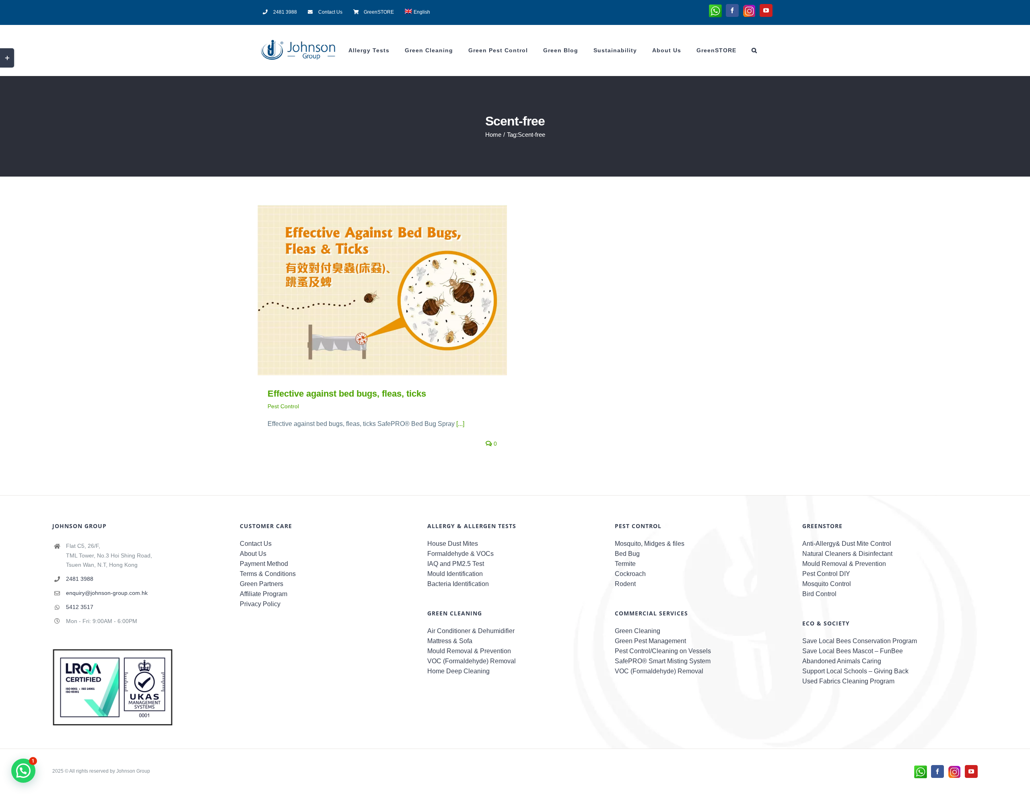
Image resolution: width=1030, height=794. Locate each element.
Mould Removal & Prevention (469, 651)
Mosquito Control (826, 583)
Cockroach (630, 573)
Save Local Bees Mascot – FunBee (852, 651)
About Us (253, 553)
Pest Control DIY (826, 573)
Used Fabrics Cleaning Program (848, 681)
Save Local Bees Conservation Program (859, 641)
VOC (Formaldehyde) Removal (471, 661)
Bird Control (819, 593)
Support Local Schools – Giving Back (855, 671)
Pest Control (283, 406)
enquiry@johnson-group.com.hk (107, 593)
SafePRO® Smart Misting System (663, 661)
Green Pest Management (650, 641)
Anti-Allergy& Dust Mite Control (846, 543)
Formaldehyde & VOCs (460, 553)
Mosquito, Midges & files (649, 543)
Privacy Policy (260, 604)
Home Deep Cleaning (458, 671)
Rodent (625, 583)
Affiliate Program (263, 593)
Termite (625, 563)
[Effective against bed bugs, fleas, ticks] (382, 290)
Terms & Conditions (268, 573)
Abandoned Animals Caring (841, 661)
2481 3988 (79, 579)
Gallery (394, 290)
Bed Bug (627, 553)
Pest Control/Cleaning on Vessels (663, 651)
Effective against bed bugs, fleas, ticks (371, 290)
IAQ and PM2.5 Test (455, 563)
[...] (460, 423)
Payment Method (264, 563)
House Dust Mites (452, 543)
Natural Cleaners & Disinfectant (847, 553)
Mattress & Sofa (449, 641)
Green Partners (261, 583)
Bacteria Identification (458, 583)
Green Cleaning (637, 630)
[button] (754, 50)
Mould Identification (455, 573)
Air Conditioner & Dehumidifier (471, 630)
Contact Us (256, 543)
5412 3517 (79, 607)
